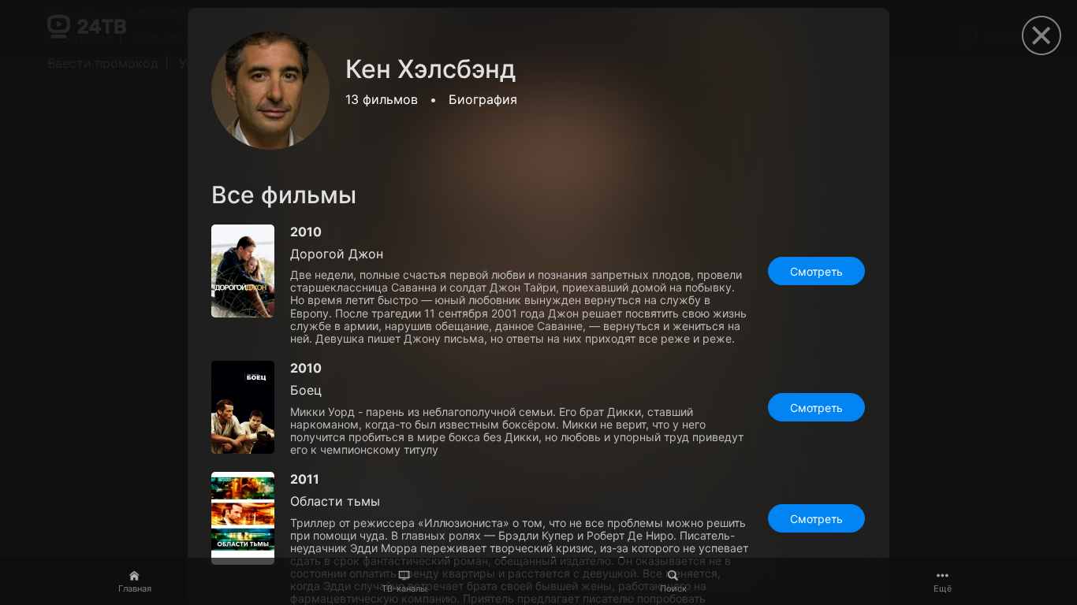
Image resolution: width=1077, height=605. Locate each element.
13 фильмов (381, 99)
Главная (134, 588)
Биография (483, 99)
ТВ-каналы (404, 588)
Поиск (673, 588)
